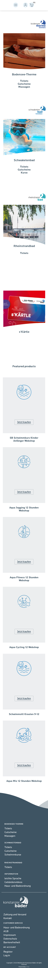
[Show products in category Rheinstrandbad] (24, 260)
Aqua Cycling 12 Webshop (24, 647)
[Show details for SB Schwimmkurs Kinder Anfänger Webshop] (24, 432)
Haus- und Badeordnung (17, 885)
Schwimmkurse (12, 854)
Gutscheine (10, 832)
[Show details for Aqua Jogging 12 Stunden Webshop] (24, 502)
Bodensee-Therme (24, 74)
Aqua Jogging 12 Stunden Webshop (24, 509)
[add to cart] (24, 517)
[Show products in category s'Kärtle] (24, 346)
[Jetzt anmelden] (24, 447)
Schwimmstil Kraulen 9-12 (24, 714)
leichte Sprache (12, 878)
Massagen (9, 835)
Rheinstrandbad (24, 246)
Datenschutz (10, 938)
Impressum (9, 935)
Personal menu (25, 4)
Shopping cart (33, 3)
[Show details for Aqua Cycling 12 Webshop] (24, 642)
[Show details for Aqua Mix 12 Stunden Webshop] (24, 776)
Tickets (8, 828)
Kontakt (7, 918)
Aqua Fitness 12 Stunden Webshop (24, 579)
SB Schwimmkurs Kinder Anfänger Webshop (24, 439)
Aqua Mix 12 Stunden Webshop (24, 781)
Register (8, 951)
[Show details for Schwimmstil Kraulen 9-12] (24, 709)
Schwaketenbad (24, 160)
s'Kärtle (24, 332)
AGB (5, 931)
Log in (6, 955)
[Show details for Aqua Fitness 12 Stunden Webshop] (24, 572)
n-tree (27, 967)
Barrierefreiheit (11, 942)
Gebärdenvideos (13, 882)
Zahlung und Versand (14, 914)
